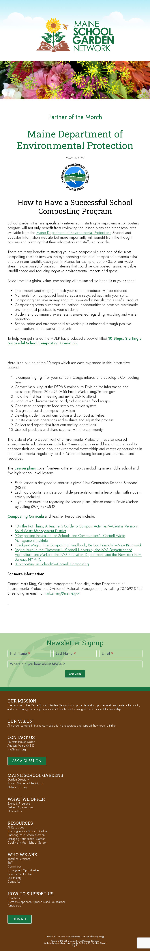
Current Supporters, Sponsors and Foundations (36, 902)
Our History (14, 878)
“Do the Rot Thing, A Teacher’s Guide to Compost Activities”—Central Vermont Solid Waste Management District (76, 529)
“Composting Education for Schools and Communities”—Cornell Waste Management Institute (70, 538)
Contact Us (14, 882)
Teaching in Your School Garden (27, 831)
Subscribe (75, 674)
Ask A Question (26, 761)
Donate (19, 919)
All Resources (16, 827)
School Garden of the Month (25, 783)
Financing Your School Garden (26, 835)
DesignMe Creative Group (93, 943)
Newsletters (15, 811)
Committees (15, 866)
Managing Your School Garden (26, 839)
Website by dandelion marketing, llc (61, 943)
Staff (10, 863)
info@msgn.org (17, 749)
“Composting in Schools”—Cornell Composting (52, 564)
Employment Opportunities (23, 870)
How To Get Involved (20, 874)
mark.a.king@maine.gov (62, 593)
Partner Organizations (20, 807)
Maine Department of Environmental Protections (73, 232)
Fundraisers (14, 905)
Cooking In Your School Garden (27, 843)
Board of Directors (19, 859)
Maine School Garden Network (75, 35)
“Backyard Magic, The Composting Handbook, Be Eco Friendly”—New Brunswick (78, 545)
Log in (75, 945)
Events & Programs (19, 803)
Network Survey (17, 787)
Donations (14, 898)
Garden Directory (18, 779)
